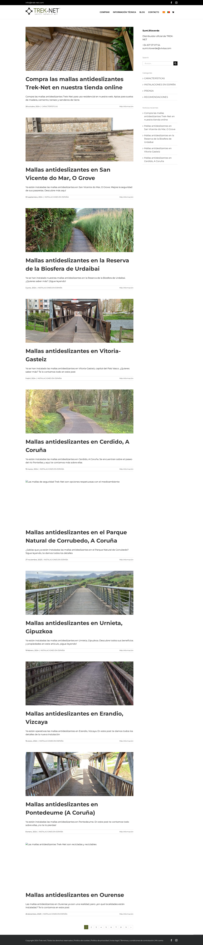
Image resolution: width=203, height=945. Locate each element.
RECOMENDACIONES (156, 97)
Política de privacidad (100, 940)
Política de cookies (82, 940)
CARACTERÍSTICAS (50, 106)
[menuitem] (164, 12)
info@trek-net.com (35, 2)
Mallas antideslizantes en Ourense (75, 894)
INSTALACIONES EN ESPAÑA (56, 197)
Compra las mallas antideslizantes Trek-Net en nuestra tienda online (159, 116)
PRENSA (149, 90)
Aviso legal (114, 940)
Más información (126, 106)
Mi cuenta (159, 940)
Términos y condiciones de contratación (137, 940)
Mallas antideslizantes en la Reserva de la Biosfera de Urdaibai (159, 138)
